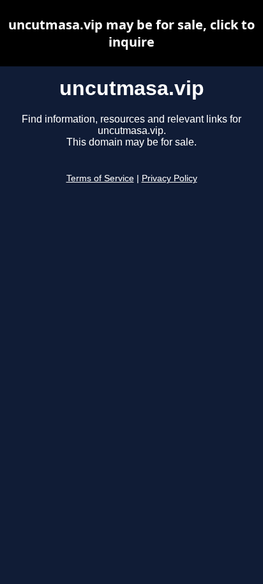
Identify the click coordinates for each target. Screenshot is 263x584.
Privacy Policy (169, 178)
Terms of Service (100, 178)
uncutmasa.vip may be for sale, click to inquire (131, 33)
